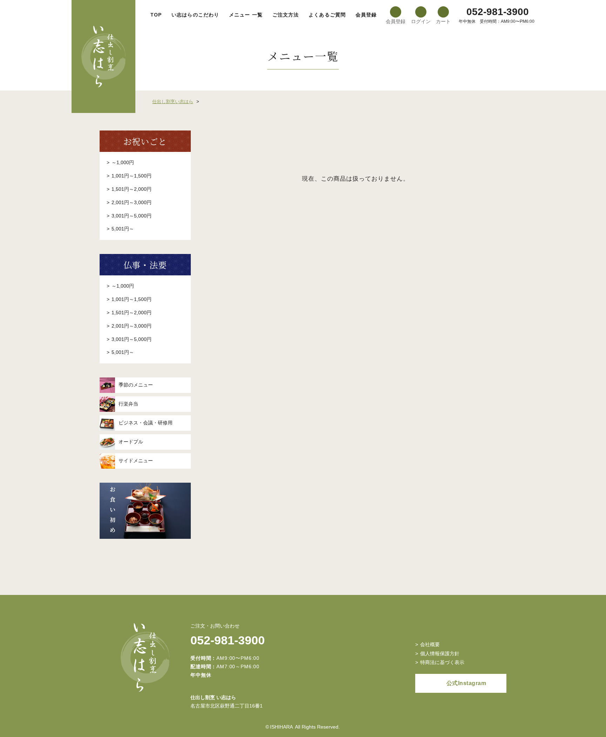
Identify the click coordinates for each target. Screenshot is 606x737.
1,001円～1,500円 (132, 176)
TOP (156, 15)
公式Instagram (466, 683)
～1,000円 (123, 162)
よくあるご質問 (327, 15)
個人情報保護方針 (439, 653)
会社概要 (430, 644)
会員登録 (366, 15)
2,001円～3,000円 (132, 202)
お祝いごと (145, 141)
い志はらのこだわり (195, 15)
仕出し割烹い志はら (172, 101)
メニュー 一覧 (246, 15)
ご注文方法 (285, 15)
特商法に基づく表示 (442, 662)
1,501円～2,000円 (132, 189)
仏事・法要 (145, 265)
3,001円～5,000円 (132, 216)
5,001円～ (123, 229)
